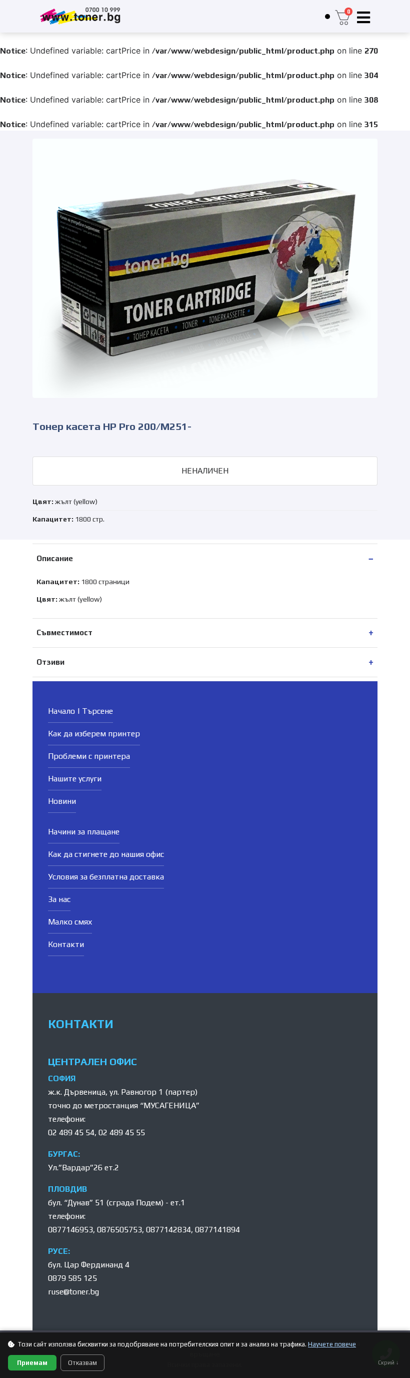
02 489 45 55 (121, 1132)
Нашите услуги (75, 778)
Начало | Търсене (80, 711)
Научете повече (332, 1344)
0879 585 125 (72, 1278)
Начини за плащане (84, 831)
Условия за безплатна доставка (106, 876)
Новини (62, 801)
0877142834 (168, 1229)
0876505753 (119, 1229)
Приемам (32, 1362)
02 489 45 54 (71, 1132)
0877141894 (217, 1229)
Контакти (66, 944)
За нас (59, 899)
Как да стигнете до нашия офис (106, 854)
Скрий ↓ (388, 1362)
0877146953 (70, 1229)
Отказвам (82, 1362)
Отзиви (50, 662)
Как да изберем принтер (94, 733)
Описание (54, 558)
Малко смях (70, 922)
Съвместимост (64, 632)
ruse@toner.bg (73, 1291)
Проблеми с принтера (89, 756)
